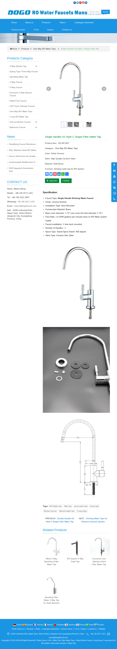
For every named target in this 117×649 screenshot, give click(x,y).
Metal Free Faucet (18, 101)
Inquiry (50, 29)
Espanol (29, 625)
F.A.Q (36, 29)
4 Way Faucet (16, 82)
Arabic (91, 625)
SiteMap (102, 629)
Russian (100, 625)
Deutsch (19, 625)
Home (14, 22)
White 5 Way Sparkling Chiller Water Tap (51, 561)
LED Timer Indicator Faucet (22, 106)
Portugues (60, 625)
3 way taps (82, 511)
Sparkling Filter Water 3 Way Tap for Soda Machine (51, 600)
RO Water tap (55, 506)
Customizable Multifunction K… (23, 162)
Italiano (50, 625)
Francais (40, 625)
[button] (50, 22)
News (62, 22)
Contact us (67, 29)
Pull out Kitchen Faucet (20, 122)
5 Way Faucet (16, 87)
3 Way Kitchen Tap (18, 66)
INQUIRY (53, 181)
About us (29, 22)
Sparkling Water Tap (19, 77)
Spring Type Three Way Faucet (24, 71)
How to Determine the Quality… (23, 156)
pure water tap (80, 506)
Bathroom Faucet (17, 127)
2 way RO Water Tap (19, 117)
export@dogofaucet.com (25, 206)
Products (46, 22)
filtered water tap (66, 511)
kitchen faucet (50, 511)
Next (104, 89)
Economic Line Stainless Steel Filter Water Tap (99, 561)
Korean (82, 625)
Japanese (72, 625)
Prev (48, 89)
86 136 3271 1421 (26, 201)
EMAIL (66, 181)
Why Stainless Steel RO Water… (23, 150)
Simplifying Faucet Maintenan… (23, 144)
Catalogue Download (84, 22)
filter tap (68, 506)
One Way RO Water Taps (44, 49)
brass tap (94, 506)
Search (105, 12)
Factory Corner (18, 29)
